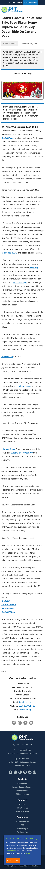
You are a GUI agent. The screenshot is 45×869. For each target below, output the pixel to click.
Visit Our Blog (25, 710)
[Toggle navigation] (41, 9)
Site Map (35, 866)
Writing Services (22, 791)
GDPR (28, 853)
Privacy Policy (12, 866)
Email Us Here (25, 702)
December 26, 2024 (29, 44)
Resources (22, 817)
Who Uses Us (22, 808)
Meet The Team (22, 811)
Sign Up (12, 2)
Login (19, 2)
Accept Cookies (13, 860)
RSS (22, 825)
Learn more (11, 850)
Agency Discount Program (22, 787)
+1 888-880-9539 (24, 745)
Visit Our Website (27, 706)
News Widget (22, 829)
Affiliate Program (22, 794)
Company (22, 800)
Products (22, 779)
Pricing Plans (22, 783)
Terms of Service (24, 866)
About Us (22, 804)
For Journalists (22, 832)
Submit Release (30, 2)
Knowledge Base (22, 821)
